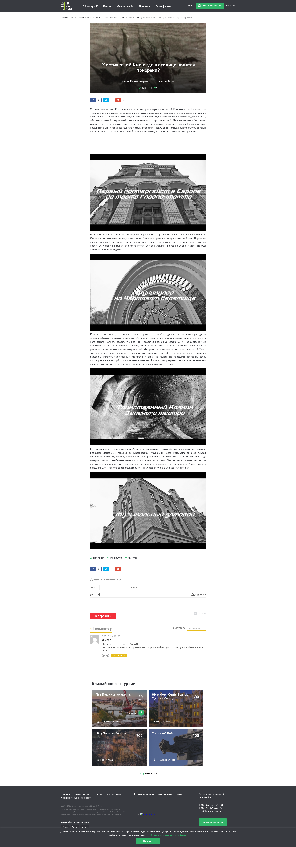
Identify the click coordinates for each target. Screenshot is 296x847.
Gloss (171, 81)
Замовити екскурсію (213, 822)
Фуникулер (116, 558)
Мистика (132, 558)
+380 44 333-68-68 (211, 805)
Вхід (190, 6)
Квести (107, 6)
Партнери (65, 794)
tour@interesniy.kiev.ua (210, 811)
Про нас (99, 794)
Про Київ (144, 6)
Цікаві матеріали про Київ (89, 18)
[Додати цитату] (92, 594)
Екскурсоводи (114, 794)
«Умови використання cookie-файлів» (169, 835)
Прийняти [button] (148, 841)
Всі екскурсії (90, 6)
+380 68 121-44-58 (210, 808)
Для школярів (125, 6)
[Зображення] (98, 594)
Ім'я (92, 587)
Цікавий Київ (67, 18)
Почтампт (98, 558)
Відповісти (119, 655)
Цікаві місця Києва (131, 18)
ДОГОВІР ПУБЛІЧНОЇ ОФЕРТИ (76, 798)
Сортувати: (179, 627)
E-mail (134, 587)
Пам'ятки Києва (111, 18)
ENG (233, 6)
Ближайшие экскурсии (114, 684)
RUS (228, 6)
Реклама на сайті (82, 794)
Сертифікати (163, 6)
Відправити (103, 616)
